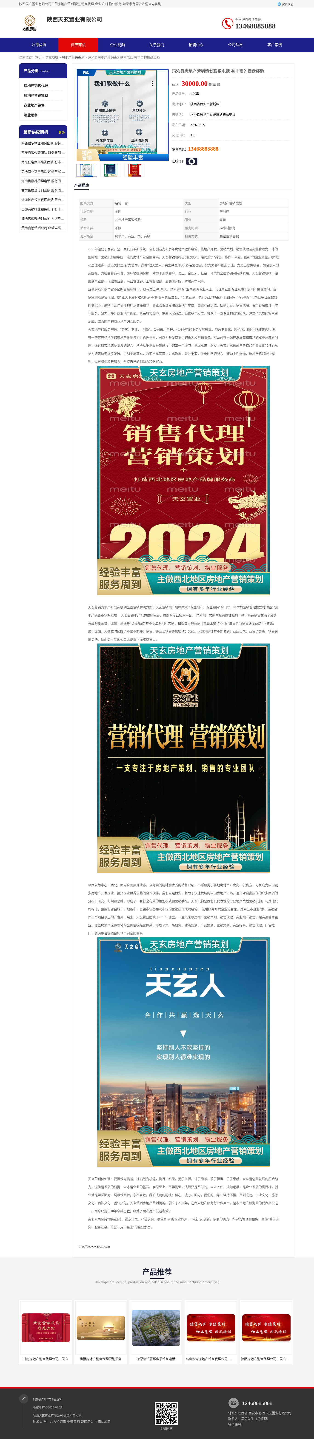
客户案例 (274, 45)
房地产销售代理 (36, 85)
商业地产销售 (34, 105)
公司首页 (38, 45)
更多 (61, 132)
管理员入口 (89, 1422)
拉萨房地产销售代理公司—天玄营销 (211, 1359)
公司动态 (235, 45)
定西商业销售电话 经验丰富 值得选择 (43, 171)
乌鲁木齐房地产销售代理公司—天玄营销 (159, 1359)
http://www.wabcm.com (94, 1246)
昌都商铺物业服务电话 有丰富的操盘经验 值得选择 (43, 209)
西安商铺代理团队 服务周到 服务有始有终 (43, 153)
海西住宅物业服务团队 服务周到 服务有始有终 (43, 143)
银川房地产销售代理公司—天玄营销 (266, 1359)
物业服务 (31, 115)
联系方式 (38, 59)
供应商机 (78, 45)
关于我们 (156, 45)
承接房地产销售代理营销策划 (45, 1359)
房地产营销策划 (73, 57)
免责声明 (73, 1422)
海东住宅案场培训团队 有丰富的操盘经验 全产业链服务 (43, 162)
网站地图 (104, 1422)
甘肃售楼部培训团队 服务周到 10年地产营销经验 (43, 190)
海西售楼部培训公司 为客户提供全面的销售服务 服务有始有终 (43, 218)
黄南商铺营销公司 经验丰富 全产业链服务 (43, 228)
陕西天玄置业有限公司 (48, 1415)
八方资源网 (58, 1422)
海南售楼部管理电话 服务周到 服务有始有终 (43, 181)
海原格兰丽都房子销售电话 (100, 1359)
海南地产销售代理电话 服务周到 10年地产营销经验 (43, 200)
